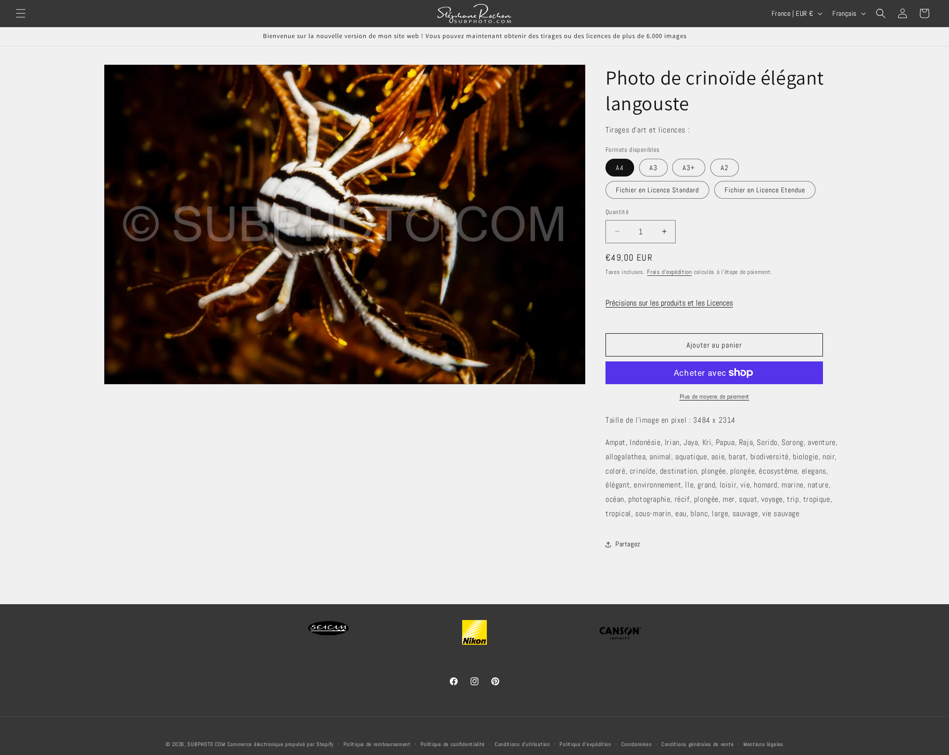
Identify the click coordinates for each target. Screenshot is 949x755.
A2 (725, 167)
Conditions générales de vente (697, 743)
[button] (21, 13)
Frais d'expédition (669, 272)
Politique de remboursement (377, 743)
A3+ (689, 167)
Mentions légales (763, 743)
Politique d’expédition (585, 743)
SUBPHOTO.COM (206, 744)
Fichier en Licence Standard (657, 189)
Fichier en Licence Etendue (765, 189)
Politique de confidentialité (453, 743)
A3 (653, 167)
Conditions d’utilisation (522, 743)
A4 (620, 167)
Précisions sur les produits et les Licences (669, 303)
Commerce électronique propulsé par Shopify (280, 744)
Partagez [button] (628, 543)
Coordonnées (636, 743)
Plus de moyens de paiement (714, 396)
